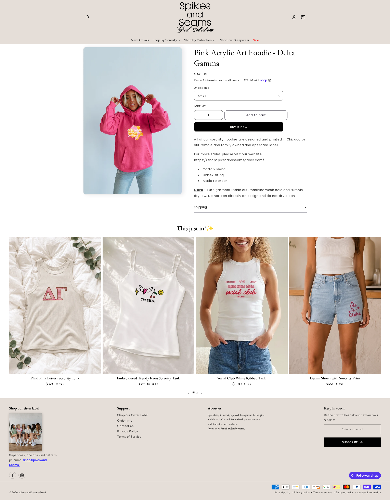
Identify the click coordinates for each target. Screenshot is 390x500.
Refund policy (282, 492)
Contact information (369, 492)
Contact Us (125, 426)
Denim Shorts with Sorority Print (335, 378)
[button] (87, 17)
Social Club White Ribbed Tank (241, 378)
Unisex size (201, 88)
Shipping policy (345, 492)
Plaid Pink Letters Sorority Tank (54, 378)
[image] (25, 432)
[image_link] (55, 305)
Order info (124, 420)
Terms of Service (129, 436)
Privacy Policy (127, 431)
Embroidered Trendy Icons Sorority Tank (148, 378)
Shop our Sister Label (132, 415)
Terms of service (322, 492)
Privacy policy (302, 492)
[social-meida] (12, 475)
